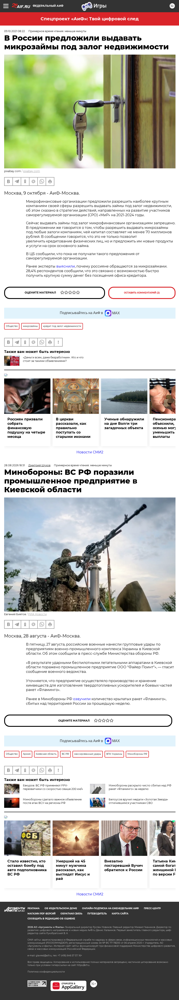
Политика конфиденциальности (46, 971)
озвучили (82, 699)
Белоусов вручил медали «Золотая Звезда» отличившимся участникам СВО (138, 801)
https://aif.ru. (83, 965)
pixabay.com (31, 171)
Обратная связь (71, 913)
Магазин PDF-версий (41, 913)
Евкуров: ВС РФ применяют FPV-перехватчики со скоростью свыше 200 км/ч (53, 787)
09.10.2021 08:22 (14, 31)
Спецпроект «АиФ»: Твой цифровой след (90, 18)
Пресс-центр (152, 908)
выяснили (65, 266)
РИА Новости (37, 614)
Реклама (34, 908)
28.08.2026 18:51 (14, 465)
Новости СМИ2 (89, 452)
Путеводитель (97, 913)
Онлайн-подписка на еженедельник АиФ (110, 908)
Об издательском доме (61, 908)
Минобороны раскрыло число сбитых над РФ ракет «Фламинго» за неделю (140, 787)
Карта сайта (120, 913)
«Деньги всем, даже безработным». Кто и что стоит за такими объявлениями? (53, 359)
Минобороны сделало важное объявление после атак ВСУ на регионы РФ (52, 801)
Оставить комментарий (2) (142, 292)
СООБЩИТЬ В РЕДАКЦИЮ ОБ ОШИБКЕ (51, 918)
